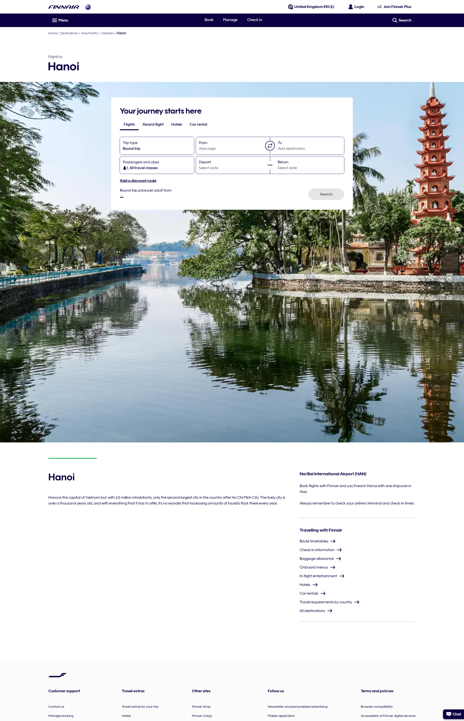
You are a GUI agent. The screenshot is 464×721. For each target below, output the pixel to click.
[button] (270, 146)
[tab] (129, 124)
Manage (230, 20)
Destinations (69, 33)
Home (52, 33)
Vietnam (107, 33)
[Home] (63, 7)
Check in (254, 20)
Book (209, 20)
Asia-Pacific (89, 33)
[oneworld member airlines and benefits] (88, 7)
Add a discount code (138, 181)
